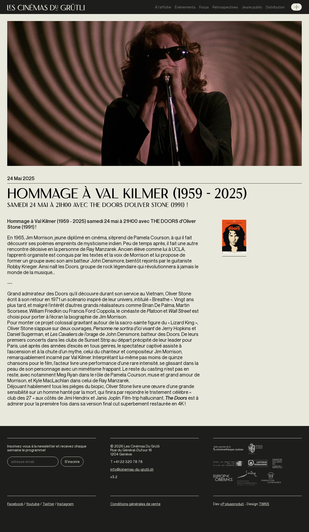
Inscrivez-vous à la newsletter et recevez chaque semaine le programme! (46, 448)
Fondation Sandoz (247, 478)
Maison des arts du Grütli (277, 463)
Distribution (275, 7)
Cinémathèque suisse (228, 449)
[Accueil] (45, 7)
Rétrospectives (225, 7)
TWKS (264, 504)
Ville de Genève (228, 463)
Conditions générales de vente (135, 504)
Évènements (185, 7)
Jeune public (252, 7)
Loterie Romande (257, 463)
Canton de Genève (255, 449)
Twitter (48, 504)
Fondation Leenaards (271, 478)
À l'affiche (163, 7)
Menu (296, 7)
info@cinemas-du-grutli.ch (132, 469)
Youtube (33, 504)
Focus (204, 7)
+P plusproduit (232, 504)
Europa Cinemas (222, 478)
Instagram (65, 504)
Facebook (15, 504)
